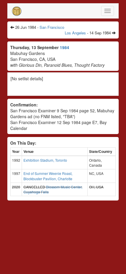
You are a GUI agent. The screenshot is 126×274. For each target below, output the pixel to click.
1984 (64, 47)
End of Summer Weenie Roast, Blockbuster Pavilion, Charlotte (47, 176)
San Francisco (52, 27)
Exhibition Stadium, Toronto (45, 160)
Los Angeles (75, 33)
